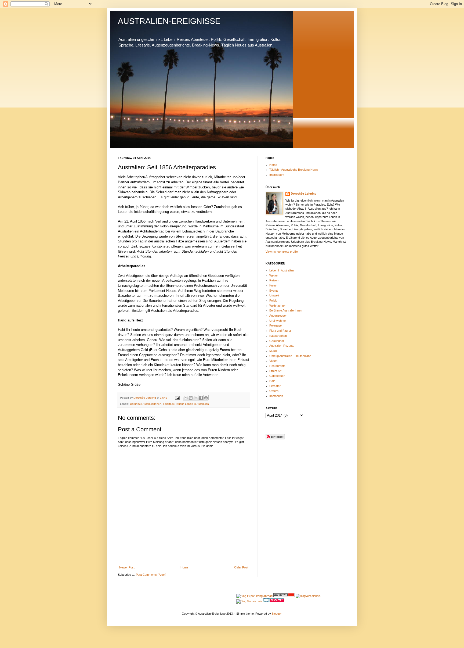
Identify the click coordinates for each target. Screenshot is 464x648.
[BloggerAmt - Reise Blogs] (308, 595)
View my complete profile (282, 251)
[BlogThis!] (190, 397)
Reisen (273, 280)
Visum (273, 360)
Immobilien (276, 396)
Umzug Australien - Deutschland (290, 355)
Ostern (273, 390)
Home (184, 567)
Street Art (275, 371)
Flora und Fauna (280, 330)
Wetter (273, 275)
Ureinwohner (277, 320)
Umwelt (274, 295)
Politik (273, 300)
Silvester (275, 386)
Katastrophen (278, 335)
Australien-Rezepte (281, 345)
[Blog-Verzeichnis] (273, 601)
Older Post (241, 567)
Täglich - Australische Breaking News (293, 169)
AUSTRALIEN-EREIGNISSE (169, 21)
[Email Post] (176, 397)
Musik (273, 350)
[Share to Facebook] (201, 397)
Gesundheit (276, 340)
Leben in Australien (197, 403)
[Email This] (185, 397)
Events (273, 290)
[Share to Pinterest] (206, 397)
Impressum (276, 174)
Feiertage (169, 403)
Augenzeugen (278, 315)
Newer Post (127, 567)
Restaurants (277, 365)
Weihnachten (277, 305)
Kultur (179, 403)
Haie (272, 380)
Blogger (276, 613)
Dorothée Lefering (304, 193)
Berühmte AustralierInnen (145, 403)
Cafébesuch (277, 375)
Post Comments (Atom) (151, 574)
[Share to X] (195, 397)
